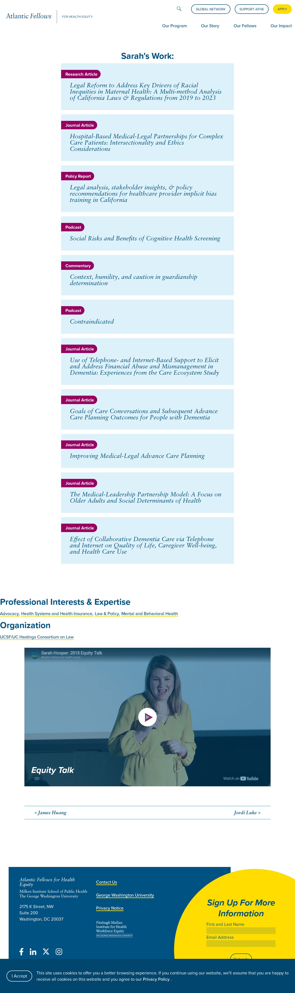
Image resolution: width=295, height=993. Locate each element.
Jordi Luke (245, 813)
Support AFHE (251, 9)
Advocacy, (10, 613)
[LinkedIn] (33, 952)
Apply (282, 9)
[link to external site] (146, 929)
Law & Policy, (107, 613)
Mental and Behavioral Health (149, 613)
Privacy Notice (110, 908)
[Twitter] (46, 952)
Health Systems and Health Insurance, (57, 613)
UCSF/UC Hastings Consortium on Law (37, 637)
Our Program (174, 25)
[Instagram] (59, 952)
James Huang (52, 813)
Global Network (211, 9)
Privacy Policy (157, 979)
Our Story (210, 25)
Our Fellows (245, 25)
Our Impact (281, 25)
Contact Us (106, 882)
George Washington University (125, 895)
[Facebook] (21, 952)
